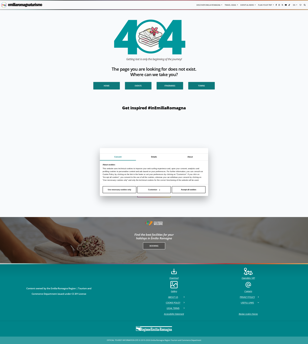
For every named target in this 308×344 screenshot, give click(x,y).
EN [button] (294, 5)
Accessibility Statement (174, 314)
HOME (106, 85)
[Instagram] (279, 5)
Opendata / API (248, 278)
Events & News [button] (247, 5)
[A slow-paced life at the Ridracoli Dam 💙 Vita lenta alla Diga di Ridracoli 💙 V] (248, 129)
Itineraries (169, 85)
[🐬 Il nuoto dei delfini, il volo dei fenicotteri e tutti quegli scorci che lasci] (248, 167)
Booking (154, 246)
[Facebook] (276, 5)
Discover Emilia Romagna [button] (208, 5)
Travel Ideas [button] (231, 5)
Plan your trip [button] (265, 5)
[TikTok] (289, 5)
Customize (152, 190)
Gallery (174, 291)
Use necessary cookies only (119, 190)
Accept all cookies (188, 190)
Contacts (248, 291)
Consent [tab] (118, 157)
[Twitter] (283, 5)
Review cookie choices (248, 314)
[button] (300, 5)
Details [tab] (154, 157)
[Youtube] (286, 5)
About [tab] (190, 157)
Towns (201, 85)
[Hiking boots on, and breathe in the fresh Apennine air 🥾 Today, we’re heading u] (40, 148)
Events (138, 85)
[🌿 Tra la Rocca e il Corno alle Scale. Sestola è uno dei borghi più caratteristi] (286, 167)
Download (173, 278)
